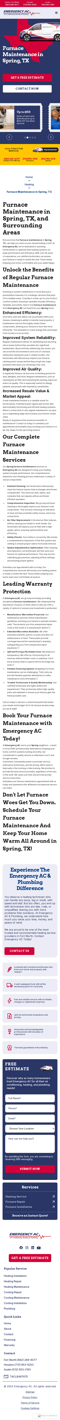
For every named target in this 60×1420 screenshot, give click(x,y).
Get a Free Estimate (27, 77)
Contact (8, 1334)
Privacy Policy (30, 1397)
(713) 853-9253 (24, 1364)
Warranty (9, 1345)
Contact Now (27, 88)
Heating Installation (15, 1275)
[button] (56, 12)
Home (29, 177)
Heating (29, 184)
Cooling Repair (13, 1292)
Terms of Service (30, 1402)
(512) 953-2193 (21, 1369)
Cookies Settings (30, 1408)
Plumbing (9, 1308)
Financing (9, 1339)
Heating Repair (13, 1281)
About (7, 1328)
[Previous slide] (9, 137)
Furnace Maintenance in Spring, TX (29, 191)
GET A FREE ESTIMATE (30, 1258)
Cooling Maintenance (16, 1297)
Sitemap (30, 1391)
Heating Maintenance (16, 1286)
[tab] (25, 137)
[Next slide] (51, 137)
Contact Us (19, 951)
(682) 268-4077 (27, 1359)
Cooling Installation (15, 1303)
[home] (22, 13)
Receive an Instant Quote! (30, 1215)
